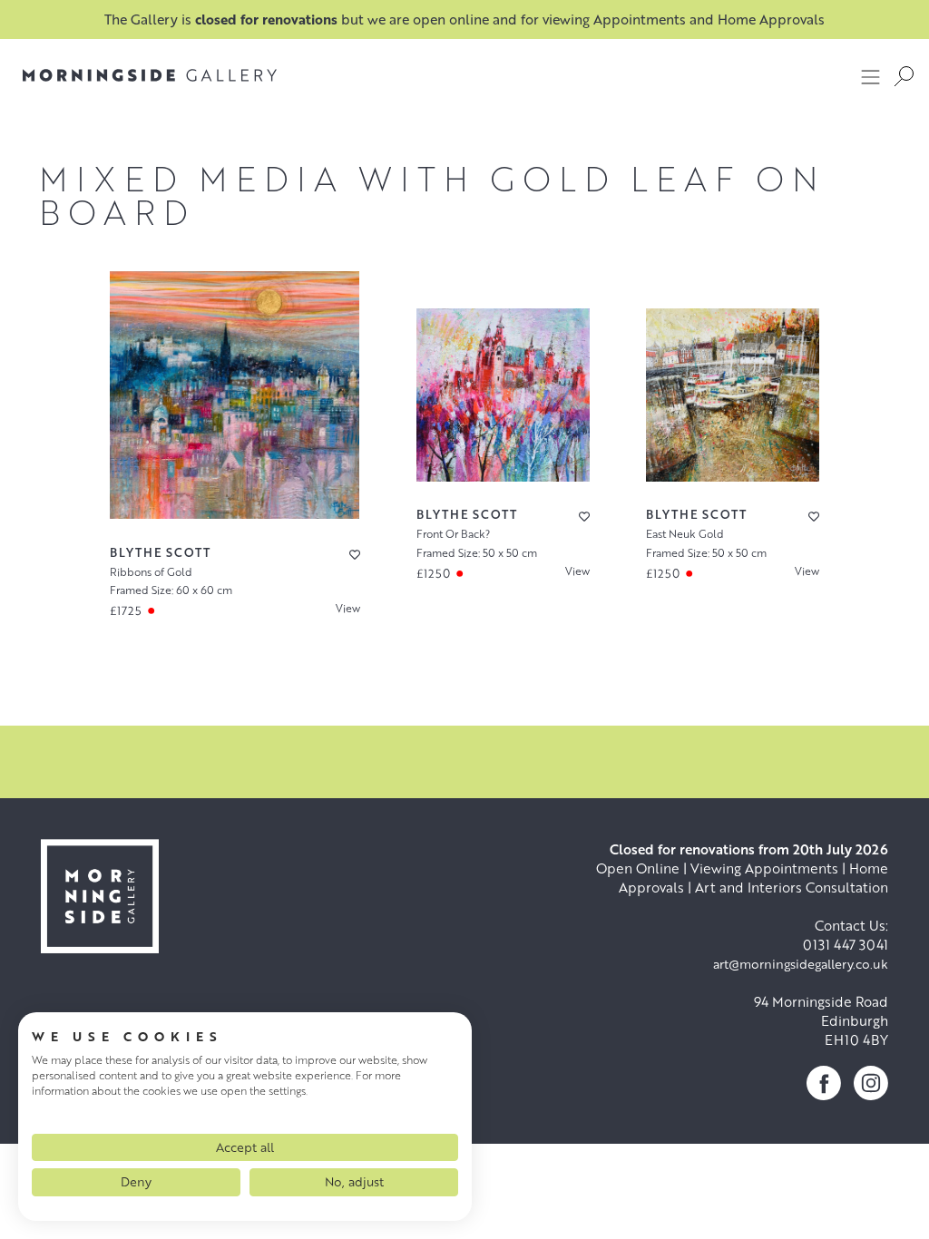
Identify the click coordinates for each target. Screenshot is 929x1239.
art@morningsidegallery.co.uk (800, 963)
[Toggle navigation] (871, 76)
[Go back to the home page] (150, 75)
